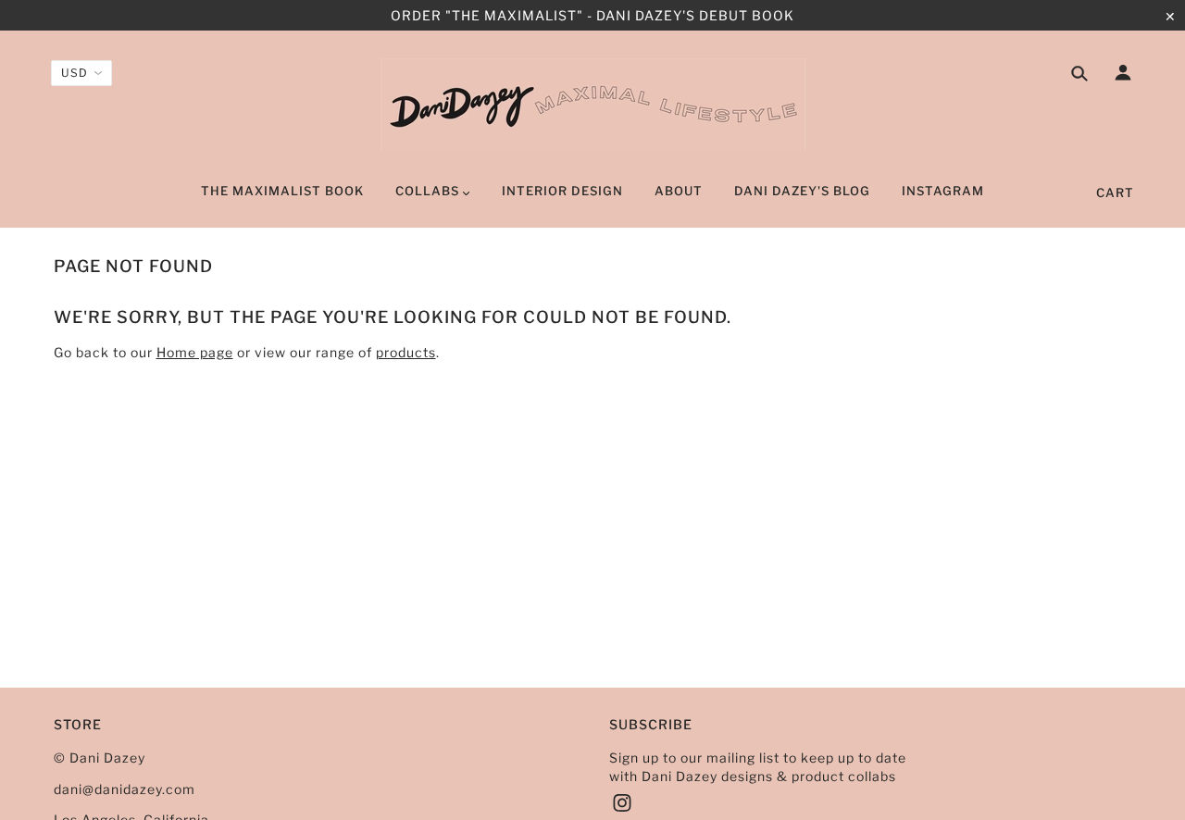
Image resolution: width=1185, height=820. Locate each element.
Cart (1115, 192)
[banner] (592, 104)
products (406, 352)
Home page (194, 352)
